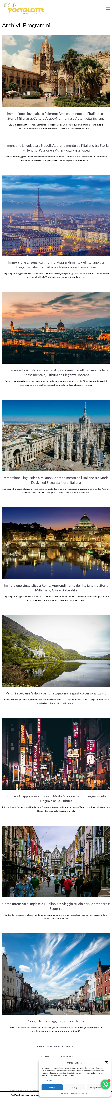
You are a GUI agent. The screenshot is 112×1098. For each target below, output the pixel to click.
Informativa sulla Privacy (79, 1093)
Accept (52, 1087)
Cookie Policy (64, 1093)
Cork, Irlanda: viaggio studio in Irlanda (56, 1021)
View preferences (97, 1087)
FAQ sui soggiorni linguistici (56, 1046)
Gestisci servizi (48, 1080)
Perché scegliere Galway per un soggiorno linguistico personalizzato (56, 693)
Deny (74, 1087)
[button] (106, 1062)
